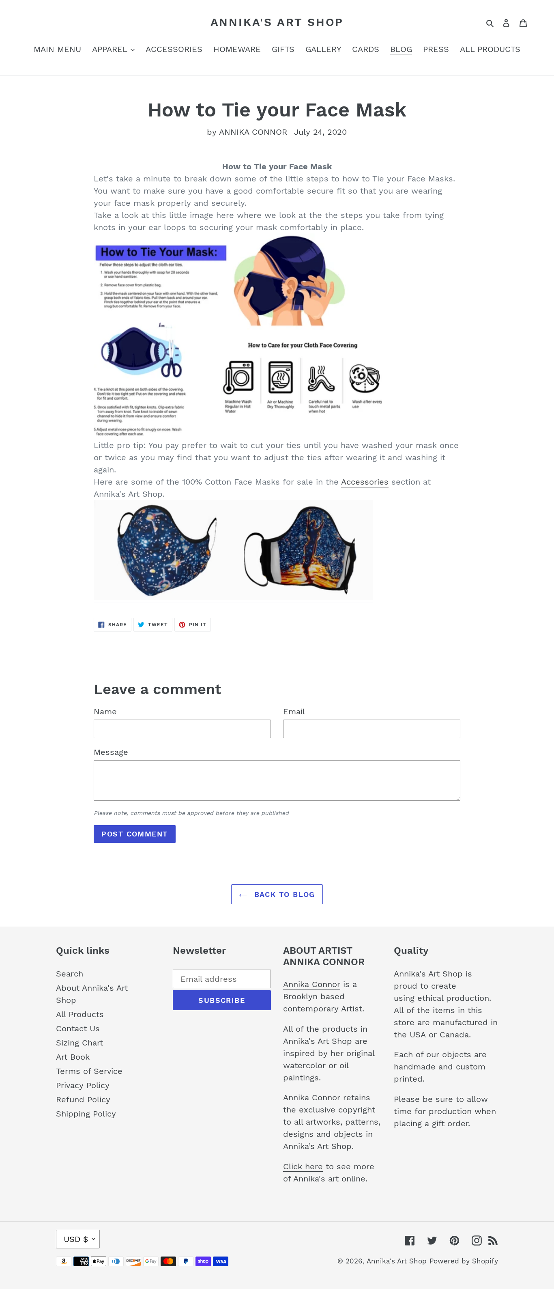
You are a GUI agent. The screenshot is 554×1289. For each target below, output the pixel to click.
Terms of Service (89, 1071)
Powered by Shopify (463, 1261)
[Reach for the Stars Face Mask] (233, 598)
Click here (303, 1166)
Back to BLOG (283, 894)
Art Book (73, 1057)
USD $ (76, 1239)
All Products (80, 1014)
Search (69, 974)
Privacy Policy (83, 1085)
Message (111, 752)
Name (105, 711)
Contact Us (78, 1028)
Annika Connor (311, 984)
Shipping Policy (86, 1114)
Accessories (365, 482)
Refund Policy (83, 1099)
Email (294, 711)
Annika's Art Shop (277, 22)
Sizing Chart (79, 1043)
